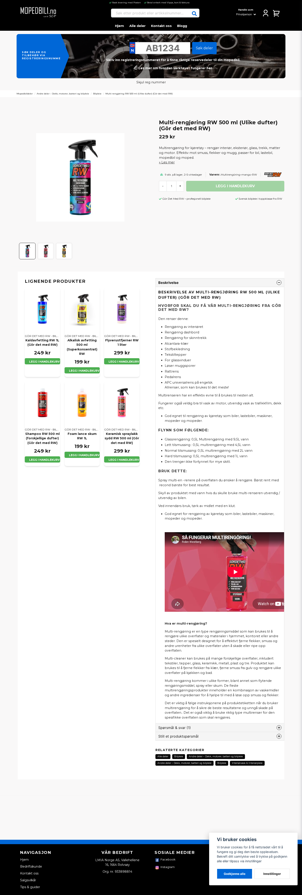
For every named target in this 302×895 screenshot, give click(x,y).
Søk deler (204, 48)
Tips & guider (30, 887)
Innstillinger (272, 874)
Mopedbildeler (25, 93)
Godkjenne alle (234, 874)
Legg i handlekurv (44, 361)
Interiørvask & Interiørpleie (247, 763)
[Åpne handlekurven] (276, 13)
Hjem (119, 26)
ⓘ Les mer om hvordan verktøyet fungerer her (173, 68)
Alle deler (137, 26)
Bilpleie (97, 93)
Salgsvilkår (28, 880)
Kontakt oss (161, 26)
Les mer (168, 162)
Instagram (168, 867)
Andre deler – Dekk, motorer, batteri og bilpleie (63, 93)
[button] (194, 13)
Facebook (168, 859)
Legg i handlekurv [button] (44, 459)
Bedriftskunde (31, 866)
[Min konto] (265, 13)
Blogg (182, 26)
